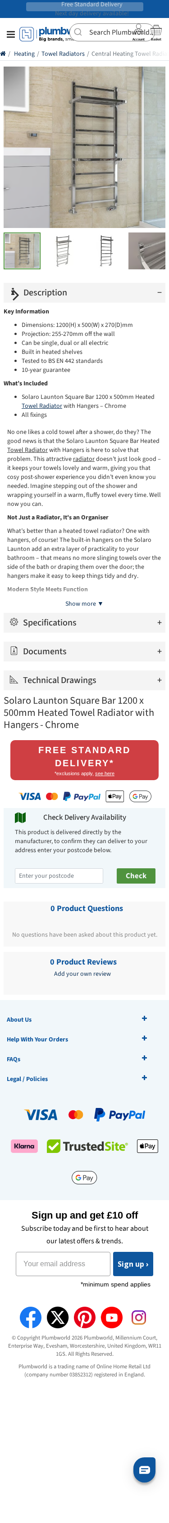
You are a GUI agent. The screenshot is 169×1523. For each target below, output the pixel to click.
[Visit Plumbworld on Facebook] (30, 1317)
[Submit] (79, 31)
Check (136, 876)
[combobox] (112, 32)
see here (104, 773)
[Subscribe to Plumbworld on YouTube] (111, 1317)
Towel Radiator (42, 406)
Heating (24, 53)
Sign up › (133, 1264)
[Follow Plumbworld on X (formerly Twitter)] (57, 1317)
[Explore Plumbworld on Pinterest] (84, 1317)
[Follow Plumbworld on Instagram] (139, 1317)
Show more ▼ (84, 603)
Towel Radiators (63, 53)
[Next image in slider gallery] (16, 295)
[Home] (3, 54)
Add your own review (82, 973)
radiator (84, 459)
